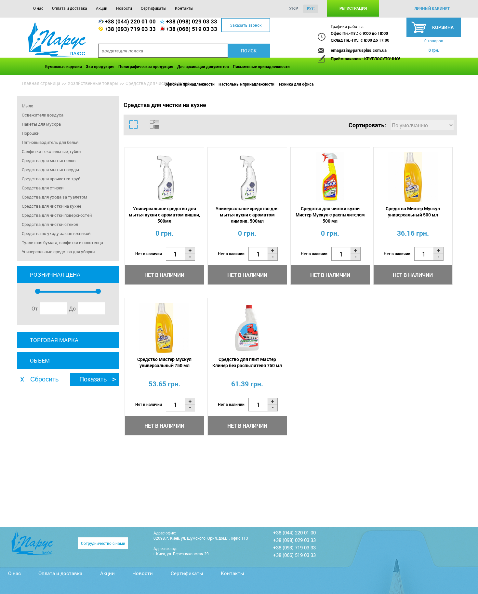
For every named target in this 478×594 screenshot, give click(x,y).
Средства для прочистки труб (51, 179)
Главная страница (41, 83)
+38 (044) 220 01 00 (130, 21)
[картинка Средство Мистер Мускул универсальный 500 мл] (413, 177)
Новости (124, 8)
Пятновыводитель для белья (50, 142)
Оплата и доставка (69, 8)
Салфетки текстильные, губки (51, 151)
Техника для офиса (295, 84)
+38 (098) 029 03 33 (191, 21)
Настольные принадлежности (246, 84)
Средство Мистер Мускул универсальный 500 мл (413, 211)
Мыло (27, 106)
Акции (101, 8)
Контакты (184, 8)
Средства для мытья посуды (50, 170)
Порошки (30, 133)
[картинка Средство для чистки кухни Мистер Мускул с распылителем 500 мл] (330, 177)
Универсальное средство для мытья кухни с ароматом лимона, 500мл (247, 214)
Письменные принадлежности (261, 66)
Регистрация (353, 8)
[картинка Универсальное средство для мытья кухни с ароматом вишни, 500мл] (164, 177)
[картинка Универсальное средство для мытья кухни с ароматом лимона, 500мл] (247, 177)
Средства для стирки (42, 188)
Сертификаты (153, 8)
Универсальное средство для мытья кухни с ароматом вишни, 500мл (164, 214)
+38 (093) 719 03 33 (130, 29)
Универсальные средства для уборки (58, 252)
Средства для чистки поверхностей (57, 215)
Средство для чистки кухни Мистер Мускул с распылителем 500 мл (330, 214)
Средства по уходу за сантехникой (56, 233)
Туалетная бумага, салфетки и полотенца (62, 242)
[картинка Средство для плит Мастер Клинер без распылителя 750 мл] (247, 328)
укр (293, 8)
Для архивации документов (203, 66)
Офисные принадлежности (190, 84)
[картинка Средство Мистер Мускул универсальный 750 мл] (164, 328)
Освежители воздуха (42, 115)
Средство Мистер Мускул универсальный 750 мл (164, 362)
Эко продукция (100, 66)
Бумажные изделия (63, 66)
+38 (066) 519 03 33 (191, 29)
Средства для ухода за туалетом (54, 197)
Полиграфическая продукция (145, 66)
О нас (38, 8)
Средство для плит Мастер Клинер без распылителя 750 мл (247, 362)
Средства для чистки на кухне (51, 206)
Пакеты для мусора (41, 124)
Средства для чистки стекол (50, 224)
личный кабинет (432, 8)
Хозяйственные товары (93, 83)
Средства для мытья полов (48, 160)
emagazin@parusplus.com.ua (359, 50)
